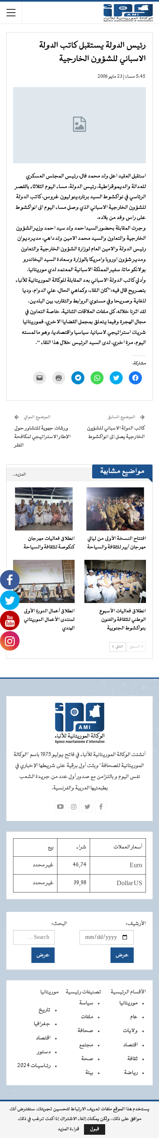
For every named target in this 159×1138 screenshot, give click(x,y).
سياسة (86, 1003)
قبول (94, 1129)
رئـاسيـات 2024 (34, 1066)
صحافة (85, 1031)
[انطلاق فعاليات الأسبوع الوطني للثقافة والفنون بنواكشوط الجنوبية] (115, 581)
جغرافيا (42, 1024)
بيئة (89, 1073)
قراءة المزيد (68, 1129)
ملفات (87, 1017)
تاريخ (44, 1010)
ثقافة (132, 1059)
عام (134, 1017)
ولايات (130, 1031)
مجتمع (86, 1045)
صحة (87, 1059)
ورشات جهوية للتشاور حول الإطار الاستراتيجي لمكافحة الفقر (42, 437)
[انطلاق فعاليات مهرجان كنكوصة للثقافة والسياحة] (44, 509)
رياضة (131, 1073)
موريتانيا (128, 1003)
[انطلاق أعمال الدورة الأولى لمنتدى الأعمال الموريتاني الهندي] (44, 581)
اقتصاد (130, 1045)
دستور (44, 1052)
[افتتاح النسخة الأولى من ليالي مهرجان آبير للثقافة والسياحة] (115, 509)
